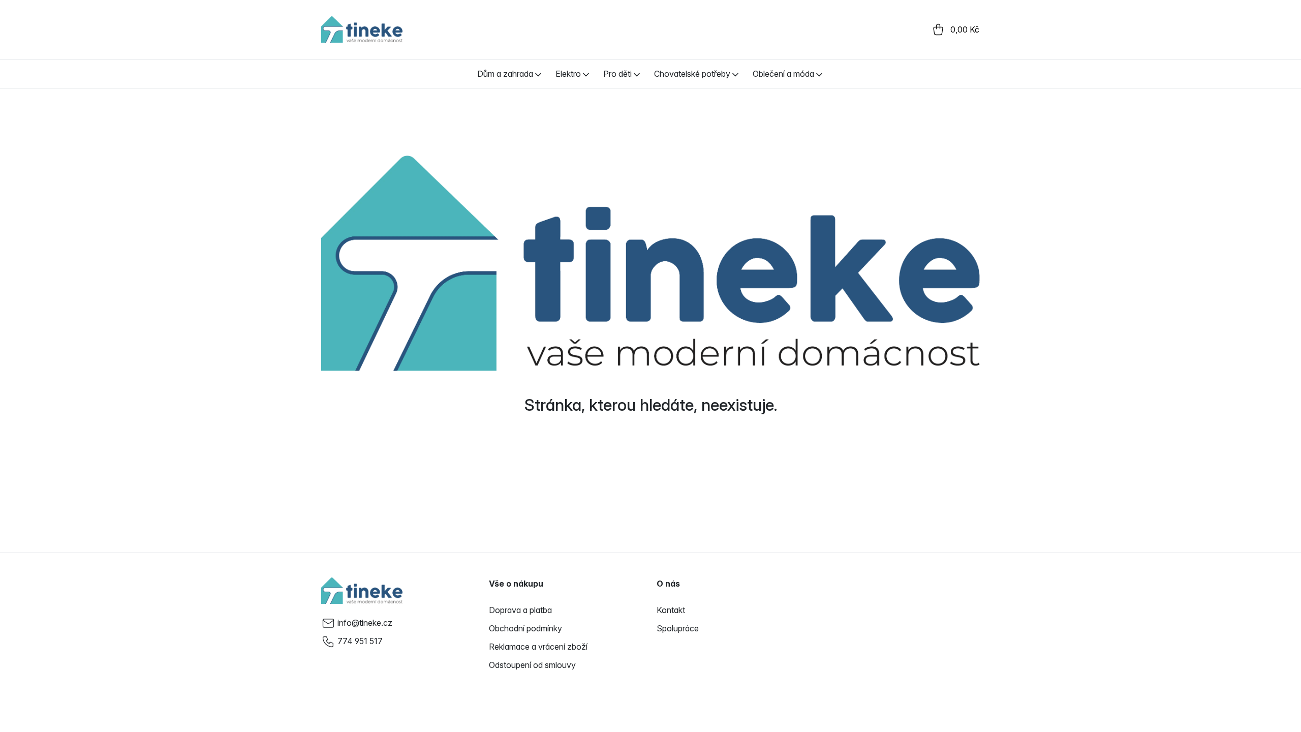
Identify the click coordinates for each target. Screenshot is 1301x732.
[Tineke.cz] (361, 590)
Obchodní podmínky (525, 628)
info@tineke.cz (364, 623)
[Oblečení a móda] (819, 74)
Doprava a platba (520, 610)
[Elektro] (586, 74)
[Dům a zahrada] (538, 74)
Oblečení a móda (783, 74)
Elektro (568, 74)
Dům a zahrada (505, 74)
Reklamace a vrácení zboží (538, 647)
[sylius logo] (361, 29)
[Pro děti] (637, 74)
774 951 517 (360, 641)
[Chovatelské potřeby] (735, 74)
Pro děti (617, 74)
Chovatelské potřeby (692, 74)
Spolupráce (678, 628)
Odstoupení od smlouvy (532, 665)
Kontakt (671, 610)
